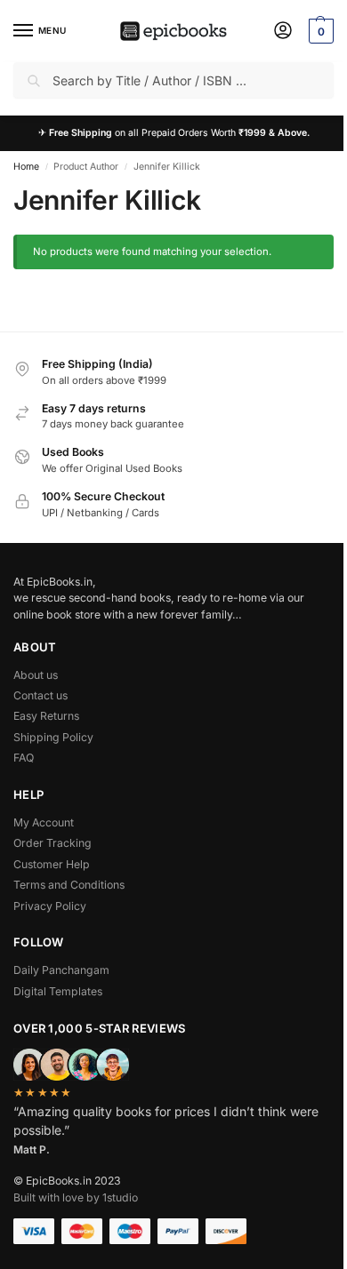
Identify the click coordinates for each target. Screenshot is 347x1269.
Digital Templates (57, 991)
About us (35, 675)
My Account (43, 822)
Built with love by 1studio (75, 1197)
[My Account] (283, 32)
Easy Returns (46, 715)
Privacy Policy (49, 906)
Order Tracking (52, 843)
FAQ (23, 757)
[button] (319, 31)
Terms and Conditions (69, 884)
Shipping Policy (53, 737)
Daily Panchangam (61, 970)
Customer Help (51, 864)
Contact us (40, 695)
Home (26, 166)
